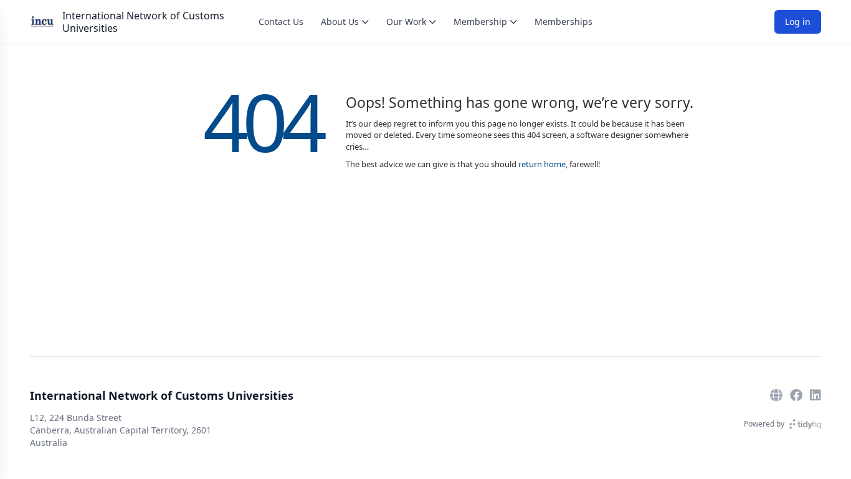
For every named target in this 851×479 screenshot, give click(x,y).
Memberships (563, 21)
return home (542, 164)
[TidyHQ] (805, 424)
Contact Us (281, 21)
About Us (340, 21)
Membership (480, 21)
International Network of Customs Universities (143, 21)
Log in (798, 21)
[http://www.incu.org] (776, 395)
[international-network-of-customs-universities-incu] (815, 395)
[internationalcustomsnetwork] (796, 395)
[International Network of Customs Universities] (42, 21)
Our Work (406, 21)
